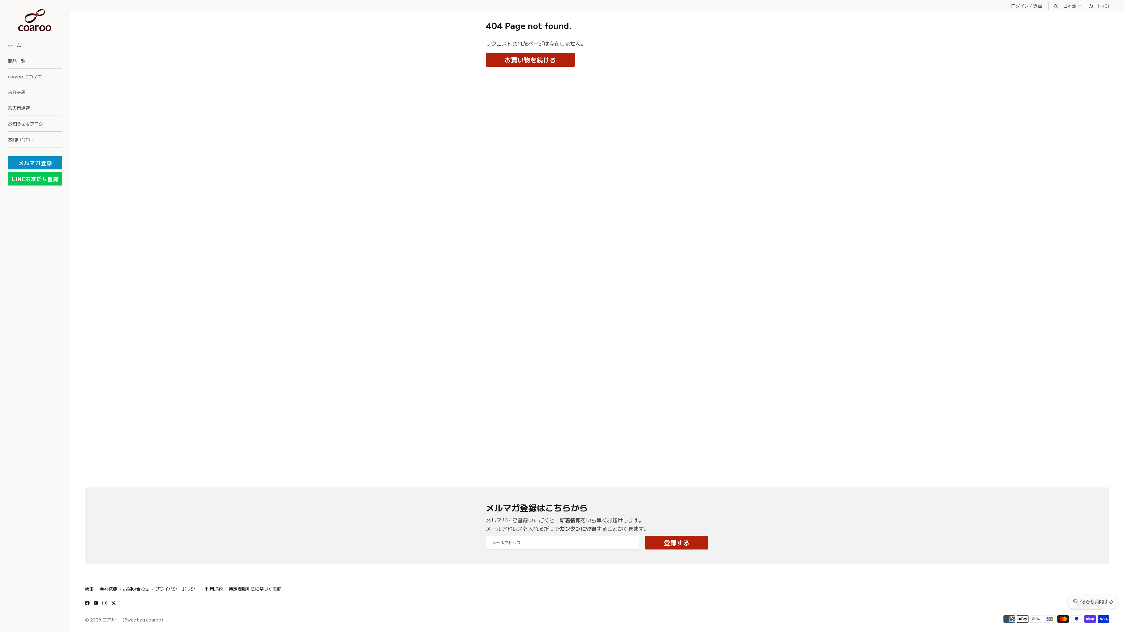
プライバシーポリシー (177, 588)
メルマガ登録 (35, 162)
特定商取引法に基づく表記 (255, 588)
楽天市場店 (19, 107)
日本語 (1069, 5)
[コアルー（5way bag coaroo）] (35, 20)
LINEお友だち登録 (35, 179)
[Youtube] (96, 604)
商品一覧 (16, 60)
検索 (89, 588)
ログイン (1020, 5)
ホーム (14, 45)
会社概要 (108, 588)
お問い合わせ (21, 139)
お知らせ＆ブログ (25, 123)
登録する (677, 542)
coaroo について (25, 76)
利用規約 (214, 588)
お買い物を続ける (530, 59)
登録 (1037, 5)
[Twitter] (113, 604)
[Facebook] (87, 604)
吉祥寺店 (16, 92)
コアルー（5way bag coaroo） (134, 619)
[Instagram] (104, 604)
